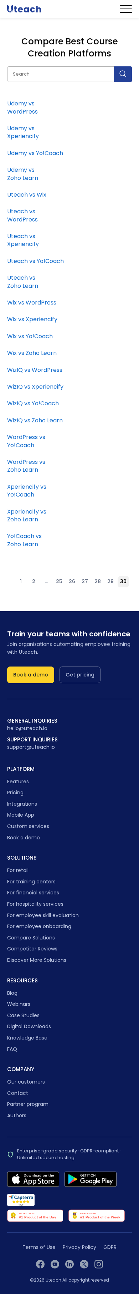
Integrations (22, 803)
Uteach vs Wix (26, 195)
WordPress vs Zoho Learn (26, 466)
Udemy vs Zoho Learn (22, 174)
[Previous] (10, 581)
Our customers (26, 1081)
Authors (16, 1115)
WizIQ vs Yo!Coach (33, 403)
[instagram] (98, 1264)
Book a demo (30, 674)
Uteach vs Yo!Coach (35, 261)
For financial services (33, 892)
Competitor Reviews (32, 948)
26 (72, 581)
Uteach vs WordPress (22, 215)
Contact (17, 1093)
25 (59, 581)
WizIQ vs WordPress (34, 370)
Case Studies (23, 1015)
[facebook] (40, 1264)
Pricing (15, 792)
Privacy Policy (79, 1247)
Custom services (28, 826)
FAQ (12, 1049)
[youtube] (55, 1264)
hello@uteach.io (27, 728)
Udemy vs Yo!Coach (35, 153)
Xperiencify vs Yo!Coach (26, 491)
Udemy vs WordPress (22, 107)
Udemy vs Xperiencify (23, 132)
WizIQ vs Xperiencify (35, 387)
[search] (123, 74)
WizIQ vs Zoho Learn (35, 420)
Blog (12, 993)
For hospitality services (35, 904)
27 (85, 581)
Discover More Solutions (36, 960)
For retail (18, 870)
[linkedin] (69, 1264)
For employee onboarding (39, 926)
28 (97, 581)
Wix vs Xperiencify (32, 319)
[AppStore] (33, 1179)
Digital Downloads (29, 1026)
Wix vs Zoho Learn (32, 353)
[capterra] (21, 1200)
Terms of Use (39, 1247)
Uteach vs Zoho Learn (22, 282)
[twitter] (84, 1264)
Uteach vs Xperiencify (23, 240)
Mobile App (20, 814)
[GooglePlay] (91, 1179)
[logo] (24, 8)
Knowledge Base (27, 1037)
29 (110, 581)
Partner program (27, 1104)
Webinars (18, 1004)
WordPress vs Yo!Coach (26, 441)
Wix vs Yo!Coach (30, 336)
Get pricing (80, 674)
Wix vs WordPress (31, 302)
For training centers (31, 881)
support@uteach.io (31, 747)
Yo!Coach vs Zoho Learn (24, 540)
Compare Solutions (31, 937)
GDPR (110, 1247)
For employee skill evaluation (43, 915)
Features (18, 781)
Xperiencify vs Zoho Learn (26, 515)
